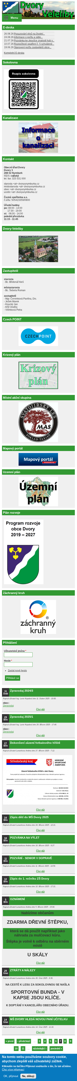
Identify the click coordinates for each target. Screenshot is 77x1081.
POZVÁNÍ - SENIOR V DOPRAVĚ (31, 858)
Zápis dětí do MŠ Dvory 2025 (29, 817)
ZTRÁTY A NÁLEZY (22, 970)
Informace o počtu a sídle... (28, 37)
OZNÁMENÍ (17, 899)
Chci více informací (13, 1069)
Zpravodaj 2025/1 (21, 716)
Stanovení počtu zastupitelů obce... (32, 47)
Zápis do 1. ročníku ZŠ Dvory (29, 878)
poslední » (56, 1048)
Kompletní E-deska (14, 53)
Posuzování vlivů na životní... (29, 33)
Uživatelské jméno (15, 651)
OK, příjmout (11, 1076)
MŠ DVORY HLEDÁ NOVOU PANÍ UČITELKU (39, 1019)
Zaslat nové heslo (17, 670)
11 (23, 1048)
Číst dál (40, 709)
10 (16, 1048)
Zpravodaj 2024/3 (21, 690)
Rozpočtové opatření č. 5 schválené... (34, 44)
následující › (39, 1048)
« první (9, 1041)
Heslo (8, 660)
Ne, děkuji (28, 1076)
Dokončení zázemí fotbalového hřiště (35, 742)
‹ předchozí (24, 1041)
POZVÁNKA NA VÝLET (24, 837)
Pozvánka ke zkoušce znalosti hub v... (34, 40)
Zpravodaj (8, 705)
